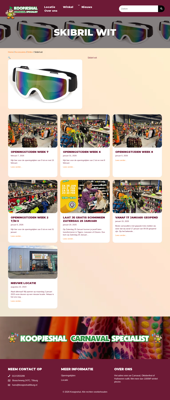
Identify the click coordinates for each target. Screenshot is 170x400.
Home (10, 52)
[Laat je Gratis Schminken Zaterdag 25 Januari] (85, 196)
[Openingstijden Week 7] (32, 131)
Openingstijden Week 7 (29, 151)
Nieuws (87, 7)
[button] (78, 5)
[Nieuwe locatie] (32, 262)
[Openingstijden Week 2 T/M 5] (32, 196)
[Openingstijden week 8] (137, 131)
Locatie (49, 7)
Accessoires (20, 52)
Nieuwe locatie (23, 283)
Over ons (50, 10)
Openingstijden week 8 (134, 151)
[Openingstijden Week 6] (85, 131)
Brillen (30, 52)
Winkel (68, 7)
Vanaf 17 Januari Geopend (136, 217)
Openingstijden (68, 375)
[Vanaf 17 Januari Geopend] (137, 196)
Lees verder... (16, 167)
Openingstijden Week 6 (82, 151)
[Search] (161, 8)
